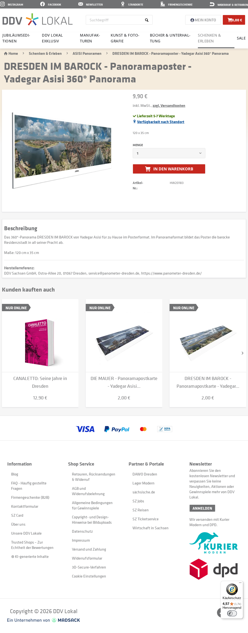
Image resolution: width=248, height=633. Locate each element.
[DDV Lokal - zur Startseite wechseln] (37, 19)
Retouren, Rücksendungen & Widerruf (93, 476)
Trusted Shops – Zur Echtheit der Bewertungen (32, 544)
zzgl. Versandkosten (169, 105)
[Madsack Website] (43, 620)
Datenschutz (82, 531)
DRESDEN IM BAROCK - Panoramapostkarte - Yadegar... (208, 382)
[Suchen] (148, 20)
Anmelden (202, 508)
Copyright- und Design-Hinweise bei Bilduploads (92, 519)
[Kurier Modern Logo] (215, 543)
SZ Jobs (138, 501)
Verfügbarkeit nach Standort (160, 121)
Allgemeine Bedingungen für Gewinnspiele (92, 505)
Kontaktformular (24, 506)
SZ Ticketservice (145, 519)
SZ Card (17, 515)
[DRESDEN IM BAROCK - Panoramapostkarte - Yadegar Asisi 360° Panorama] (208, 335)
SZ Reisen (140, 510)
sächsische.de (143, 492)
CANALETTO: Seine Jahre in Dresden (40, 382)
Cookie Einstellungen (89, 576)
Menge (138, 145)
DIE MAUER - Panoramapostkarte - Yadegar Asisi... (124, 382)
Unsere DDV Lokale (26, 533)
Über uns (18, 524)
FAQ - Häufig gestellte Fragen (28, 485)
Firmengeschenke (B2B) (30, 497)
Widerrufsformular (87, 558)
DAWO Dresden (144, 474)
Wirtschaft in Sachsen (150, 527)
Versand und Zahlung (89, 549)
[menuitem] (119, 20)
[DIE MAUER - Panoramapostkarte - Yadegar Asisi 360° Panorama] (124, 335)
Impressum (81, 540)
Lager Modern (143, 483)
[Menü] (240, 584)
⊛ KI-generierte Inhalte (30, 556)
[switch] (232, 613)
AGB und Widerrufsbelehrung (88, 491)
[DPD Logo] (215, 569)
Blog (14, 474)
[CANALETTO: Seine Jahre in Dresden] (40, 335)
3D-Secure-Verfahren (89, 567)
